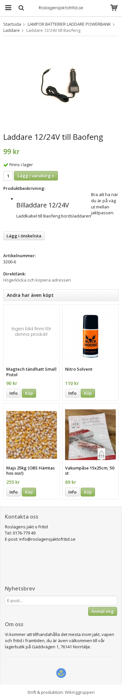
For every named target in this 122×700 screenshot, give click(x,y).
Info (13, 393)
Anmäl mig (102, 611)
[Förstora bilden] (61, 85)
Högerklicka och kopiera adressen (37, 280)
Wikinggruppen (80, 692)
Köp (29, 393)
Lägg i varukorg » (36, 175)
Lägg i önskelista (24, 236)
